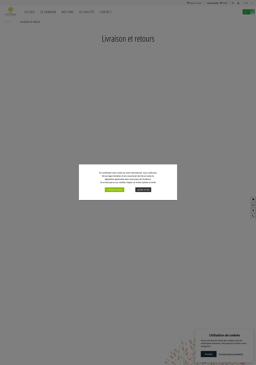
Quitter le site (143, 190)
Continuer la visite (115, 190)
